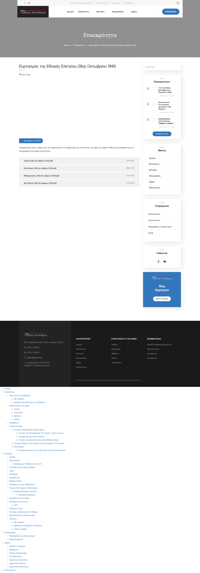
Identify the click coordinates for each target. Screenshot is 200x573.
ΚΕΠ (16, 505)
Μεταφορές (19, 399)
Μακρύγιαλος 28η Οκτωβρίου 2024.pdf (41, 176)
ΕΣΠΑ (150, 233)
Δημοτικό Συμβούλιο (18, 560)
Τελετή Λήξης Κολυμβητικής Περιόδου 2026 (165, 90)
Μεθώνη (115, 353)
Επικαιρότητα (102, 3)
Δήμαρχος (13, 549)
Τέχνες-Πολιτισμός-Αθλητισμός (23, 488)
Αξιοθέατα (116, 362)
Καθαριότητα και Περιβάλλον (22, 484)
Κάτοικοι (153, 170)
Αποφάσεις (129, 3)
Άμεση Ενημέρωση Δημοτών (82, 3)
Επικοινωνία (170, 12)
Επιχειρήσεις (155, 176)
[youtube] (29, 3)
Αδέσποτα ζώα (15, 508)
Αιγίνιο (114, 344)
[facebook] (24, 3)
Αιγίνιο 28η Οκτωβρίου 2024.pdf (38, 161)
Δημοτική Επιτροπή (17, 563)
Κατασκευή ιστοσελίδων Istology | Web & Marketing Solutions (120, 380)
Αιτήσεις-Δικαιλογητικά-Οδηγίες (23, 512)
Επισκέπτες (154, 164)
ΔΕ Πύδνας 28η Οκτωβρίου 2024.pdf (40, 183)
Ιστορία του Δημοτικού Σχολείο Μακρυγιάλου (39, 440)
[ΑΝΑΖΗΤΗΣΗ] (178, 67)
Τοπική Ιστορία (15, 426)
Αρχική (66, 45)
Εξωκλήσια (19, 447)
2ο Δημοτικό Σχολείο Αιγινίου (32, 436)
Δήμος (152, 182)
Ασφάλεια (13, 474)
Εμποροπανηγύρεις (27, 495)
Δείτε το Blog (162, 299)
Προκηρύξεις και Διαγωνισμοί (22, 515)
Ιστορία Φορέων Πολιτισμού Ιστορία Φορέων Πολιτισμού (39, 443)
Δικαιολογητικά (16, 539)
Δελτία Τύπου (154, 220)
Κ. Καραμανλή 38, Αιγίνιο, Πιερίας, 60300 (45, 342)
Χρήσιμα (13, 519)
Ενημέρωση (116, 3)
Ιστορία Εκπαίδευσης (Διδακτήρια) (29, 430)
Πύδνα (114, 358)
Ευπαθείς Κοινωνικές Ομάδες (22, 467)
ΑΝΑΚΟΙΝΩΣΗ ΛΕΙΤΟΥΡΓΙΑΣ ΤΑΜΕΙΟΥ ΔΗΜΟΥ (165, 121)
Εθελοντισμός (15, 481)
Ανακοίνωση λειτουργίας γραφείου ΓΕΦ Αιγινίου (164, 105)
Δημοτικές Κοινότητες (19, 566)
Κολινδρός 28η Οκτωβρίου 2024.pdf (40, 168)
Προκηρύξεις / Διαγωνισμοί (159, 227)
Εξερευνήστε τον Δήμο (19, 405)
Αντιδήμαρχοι (15, 556)
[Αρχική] (33, 11)
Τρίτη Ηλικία (14, 460)
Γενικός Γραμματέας (18, 553)
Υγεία (11, 471)
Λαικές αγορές (20, 529)
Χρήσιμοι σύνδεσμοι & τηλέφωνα (28, 525)
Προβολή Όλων (162, 134)
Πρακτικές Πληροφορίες (19, 395)
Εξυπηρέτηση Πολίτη (18, 501)
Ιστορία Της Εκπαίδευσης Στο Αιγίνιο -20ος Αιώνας (41, 433)
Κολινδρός (116, 349)
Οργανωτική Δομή (17, 546)
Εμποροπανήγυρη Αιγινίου (25, 491)
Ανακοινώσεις (154, 214)
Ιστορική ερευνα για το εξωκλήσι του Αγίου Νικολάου (42, 450)
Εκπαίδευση (14, 477)
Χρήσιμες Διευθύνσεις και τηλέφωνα (30, 402)
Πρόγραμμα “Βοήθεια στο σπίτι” (28, 464)
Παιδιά (12, 457)
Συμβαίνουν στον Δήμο (19, 498)
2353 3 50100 (33, 347)
